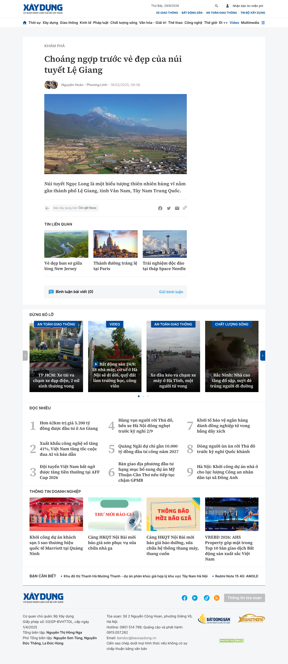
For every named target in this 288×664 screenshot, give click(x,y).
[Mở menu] (263, 22)
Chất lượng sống (123, 22)
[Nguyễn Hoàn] (48, 85)
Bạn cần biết (43, 576)
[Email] (177, 208)
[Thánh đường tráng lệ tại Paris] (115, 244)
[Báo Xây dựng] (43, 8)
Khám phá (54, 46)
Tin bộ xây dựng (253, 13)
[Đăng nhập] (227, 6)
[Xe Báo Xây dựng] (251, 618)
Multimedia (250, 22)
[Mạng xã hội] (207, 598)
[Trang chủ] (25, 22)
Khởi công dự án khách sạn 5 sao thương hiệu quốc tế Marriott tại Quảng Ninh (56, 545)
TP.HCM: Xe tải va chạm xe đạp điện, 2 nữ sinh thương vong (56, 380)
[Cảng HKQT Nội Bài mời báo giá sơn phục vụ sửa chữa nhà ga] (115, 514)
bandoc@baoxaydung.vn (136, 638)
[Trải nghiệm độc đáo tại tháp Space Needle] (165, 244)
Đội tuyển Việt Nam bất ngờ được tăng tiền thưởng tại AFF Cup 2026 (70, 472)
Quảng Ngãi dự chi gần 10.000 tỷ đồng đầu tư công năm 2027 (148, 448)
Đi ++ (223, 22)
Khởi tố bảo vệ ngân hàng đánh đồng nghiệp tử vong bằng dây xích (223, 425)
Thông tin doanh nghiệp (55, 491)
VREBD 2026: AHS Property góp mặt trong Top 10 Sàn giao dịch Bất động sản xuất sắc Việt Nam (229, 548)
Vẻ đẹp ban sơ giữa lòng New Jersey (63, 265)
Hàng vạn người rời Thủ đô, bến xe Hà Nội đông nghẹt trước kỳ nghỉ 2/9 (146, 425)
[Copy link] (185, 208)
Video (234, 22)
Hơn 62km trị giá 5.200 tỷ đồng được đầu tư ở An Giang (69, 425)
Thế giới (210, 22)
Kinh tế (86, 22)
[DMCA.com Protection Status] (231, 640)
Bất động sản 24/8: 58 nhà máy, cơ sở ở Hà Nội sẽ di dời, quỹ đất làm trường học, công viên (114, 375)
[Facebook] (160, 208)
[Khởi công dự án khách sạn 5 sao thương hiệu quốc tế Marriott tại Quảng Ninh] (56, 514)
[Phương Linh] (54, 85)
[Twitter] (168, 208)
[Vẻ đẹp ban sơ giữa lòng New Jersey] (66, 244)
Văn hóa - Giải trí (152, 22)
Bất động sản (192, 13)
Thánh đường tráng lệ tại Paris (115, 265)
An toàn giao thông (221, 13)
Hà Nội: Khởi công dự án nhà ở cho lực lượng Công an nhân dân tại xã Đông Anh (227, 472)
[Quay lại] (47, 208)
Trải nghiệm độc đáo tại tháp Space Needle (164, 265)
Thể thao (175, 22)
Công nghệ (193, 22)
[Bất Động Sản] (214, 619)
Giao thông (69, 22)
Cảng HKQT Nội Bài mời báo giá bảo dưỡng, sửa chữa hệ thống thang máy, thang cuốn (173, 545)
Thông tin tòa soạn (244, 598)
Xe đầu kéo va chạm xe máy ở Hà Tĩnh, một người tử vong (173, 380)
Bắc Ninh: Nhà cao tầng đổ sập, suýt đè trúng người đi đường (231, 380)
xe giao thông (167, 13)
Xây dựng (50, 22)
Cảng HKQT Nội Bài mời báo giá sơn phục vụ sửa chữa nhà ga (112, 542)
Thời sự (34, 22)
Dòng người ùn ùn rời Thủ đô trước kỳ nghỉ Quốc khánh (226, 448)
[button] (139, 396)
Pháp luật (100, 22)
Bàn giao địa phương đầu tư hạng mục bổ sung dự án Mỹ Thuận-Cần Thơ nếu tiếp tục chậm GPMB (146, 472)
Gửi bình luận (171, 292)
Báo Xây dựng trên (65, 208)
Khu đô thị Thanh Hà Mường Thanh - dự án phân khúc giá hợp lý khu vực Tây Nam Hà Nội (135, 576)
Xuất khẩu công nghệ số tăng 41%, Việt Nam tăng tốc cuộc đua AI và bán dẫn (69, 449)
